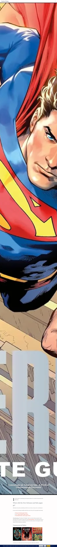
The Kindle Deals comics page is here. (23, 515)
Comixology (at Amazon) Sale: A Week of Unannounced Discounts (28, 486)
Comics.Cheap (4, 1)
